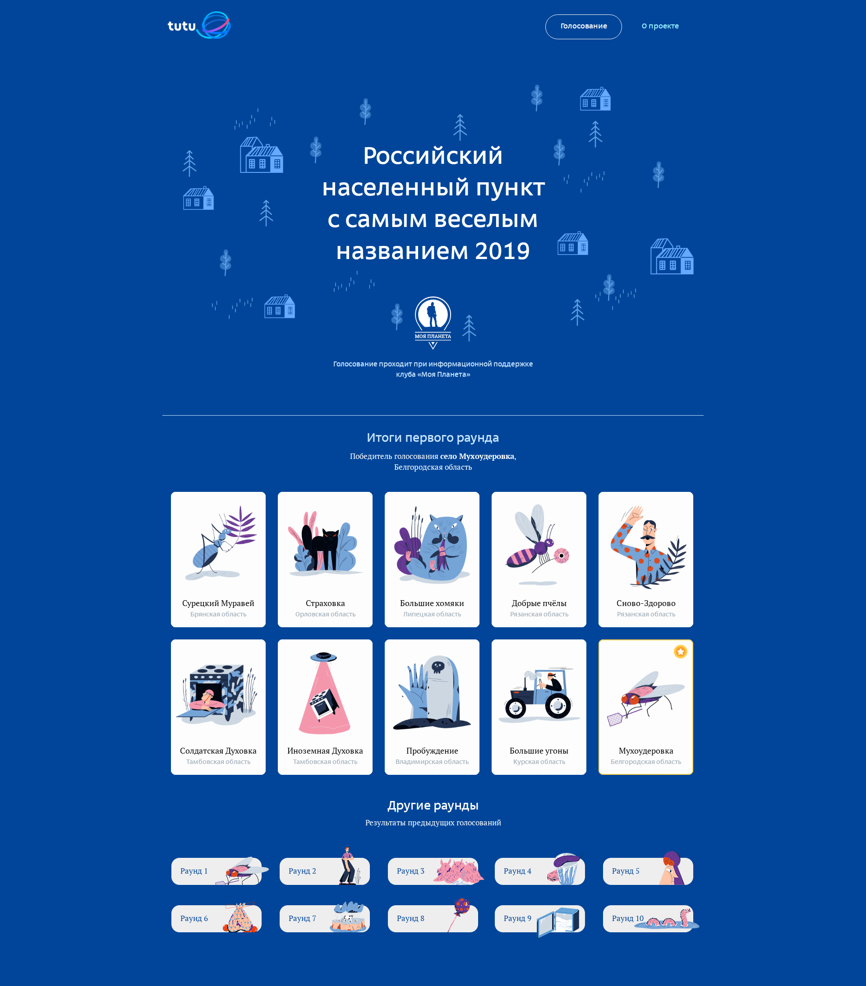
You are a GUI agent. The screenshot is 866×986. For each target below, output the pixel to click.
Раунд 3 (410, 871)
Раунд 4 (517, 871)
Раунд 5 (626, 871)
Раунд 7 (302, 918)
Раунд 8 (410, 918)
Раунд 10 (628, 918)
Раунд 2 (302, 871)
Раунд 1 (194, 871)
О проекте (660, 26)
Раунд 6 (194, 918)
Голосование (584, 26)
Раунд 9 (517, 918)
